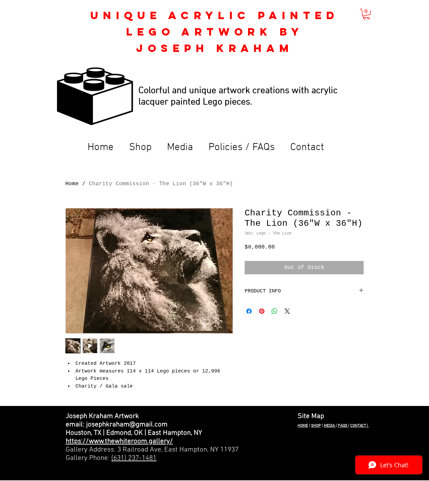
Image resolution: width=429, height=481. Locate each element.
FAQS (343, 425)
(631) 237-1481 (134, 458)
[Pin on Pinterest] (262, 311)
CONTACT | (359, 425)
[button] (366, 14)
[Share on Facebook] (249, 311)
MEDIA (330, 425)
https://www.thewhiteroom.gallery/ (119, 441)
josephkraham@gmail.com (127, 424)
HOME (303, 425)
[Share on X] (287, 311)
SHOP (316, 425)
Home (72, 184)
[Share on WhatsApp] (274, 311)
